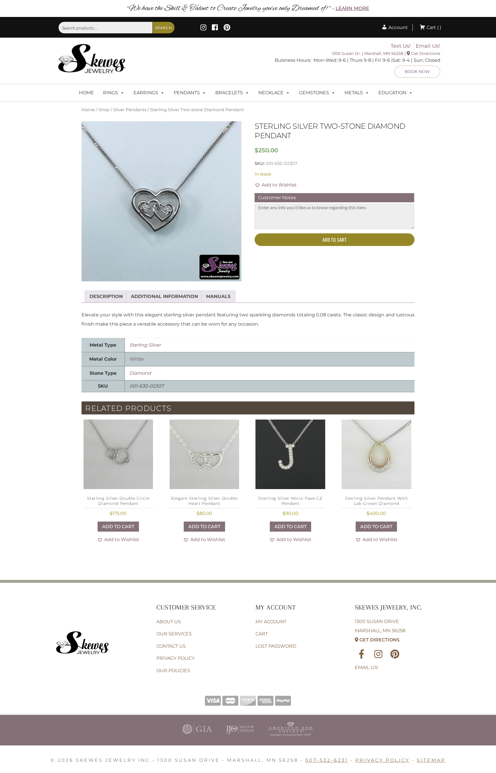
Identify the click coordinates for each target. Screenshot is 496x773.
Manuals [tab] (218, 296)
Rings (110, 92)
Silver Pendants (129, 109)
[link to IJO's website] (240, 737)
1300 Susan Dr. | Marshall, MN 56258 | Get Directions (386, 53)
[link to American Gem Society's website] (291, 737)
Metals (353, 92)
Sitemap (431, 760)
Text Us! (401, 46)
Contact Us (171, 646)
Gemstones (314, 92)
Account (397, 27)
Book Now (417, 71)
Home (86, 92)
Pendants (187, 92)
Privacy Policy (175, 658)
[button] (276, 185)
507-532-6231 (326, 760)
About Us (168, 621)
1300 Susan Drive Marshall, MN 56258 (380, 631)
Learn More (352, 8)
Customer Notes (277, 197)
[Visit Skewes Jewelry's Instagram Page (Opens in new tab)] (203, 28)
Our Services (174, 634)
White (136, 359)
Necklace (271, 92)
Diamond (140, 373)
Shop (103, 109)
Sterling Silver (145, 345)
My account (270, 621)
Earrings (145, 92)
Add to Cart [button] (118, 526)
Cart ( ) (433, 27)
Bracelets (229, 92)
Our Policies (173, 670)
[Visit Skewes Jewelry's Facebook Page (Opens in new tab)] (215, 28)
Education (392, 92)
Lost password (275, 646)
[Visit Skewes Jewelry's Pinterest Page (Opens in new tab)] (226, 28)
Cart (261, 634)
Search (163, 28)
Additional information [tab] (164, 296)
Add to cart (334, 239)
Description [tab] (106, 296)
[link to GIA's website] (197, 737)
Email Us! (428, 46)
